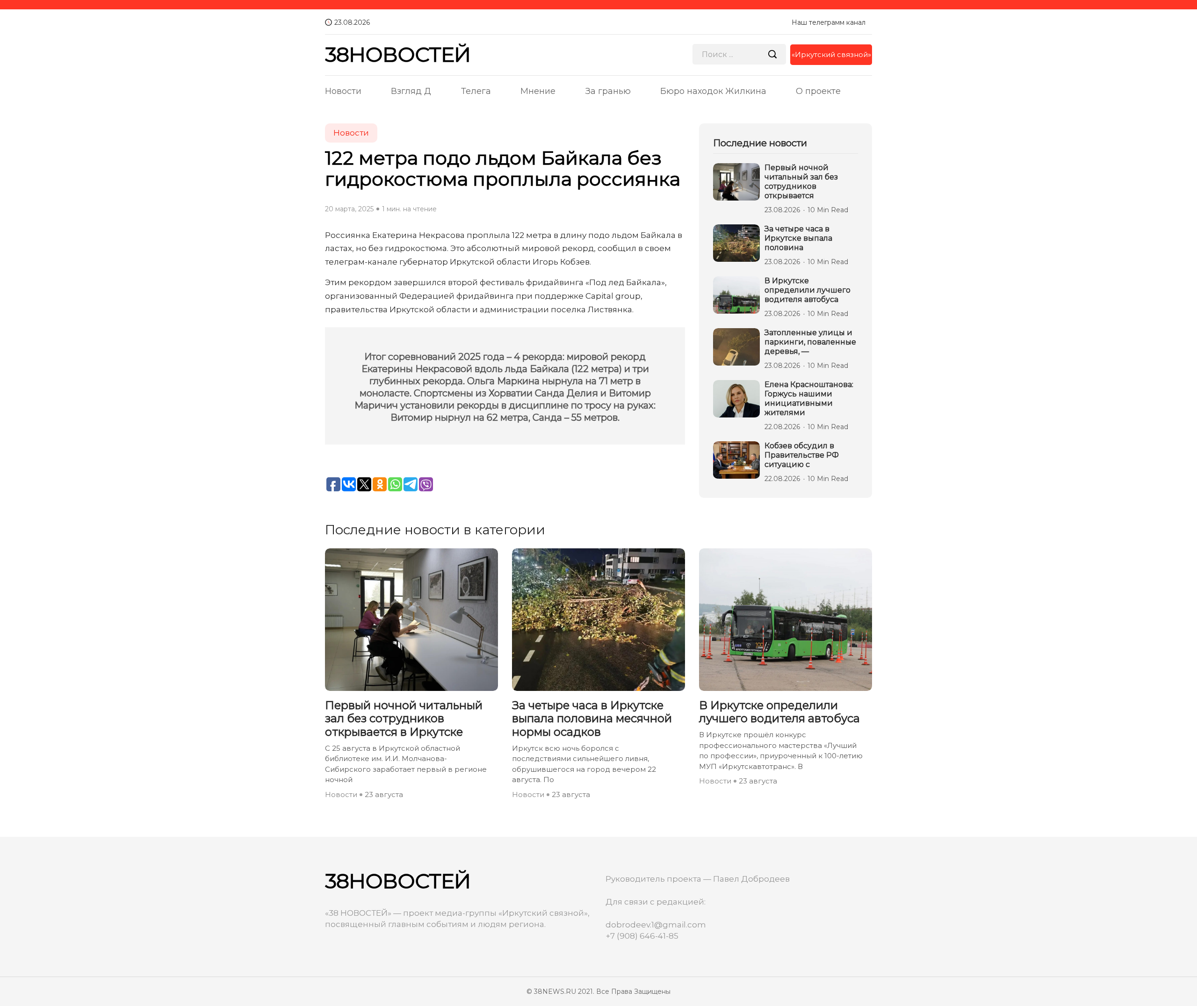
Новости (343, 91)
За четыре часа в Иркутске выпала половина (798, 238)
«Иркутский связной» (831, 54)
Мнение (537, 91)
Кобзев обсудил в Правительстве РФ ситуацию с (801, 455)
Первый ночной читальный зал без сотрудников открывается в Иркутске (404, 719)
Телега (476, 91)
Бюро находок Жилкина (713, 91)
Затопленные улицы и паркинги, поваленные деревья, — (810, 342)
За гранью (608, 91)
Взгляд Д (411, 91)
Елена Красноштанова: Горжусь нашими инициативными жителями (808, 398)
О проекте (818, 91)
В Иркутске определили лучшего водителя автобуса (807, 290)
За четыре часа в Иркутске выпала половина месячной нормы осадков (592, 719)
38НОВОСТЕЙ (398, 54)
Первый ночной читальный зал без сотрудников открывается (801, 181)
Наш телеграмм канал (828, 22)
